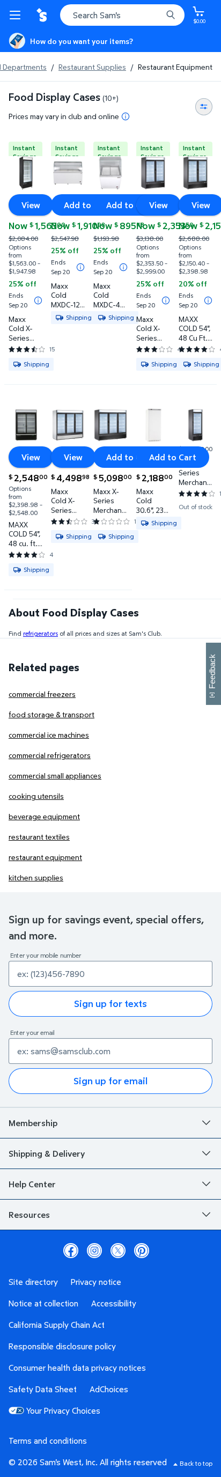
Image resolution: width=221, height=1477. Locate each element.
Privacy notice (96, 1282)
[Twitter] (118, 1250)
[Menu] (17, 15)
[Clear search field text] (156, 15)
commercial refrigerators (50, 755)
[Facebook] (70, 1250)
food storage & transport (51, 714)
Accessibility (113, 1303)
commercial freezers (42, 694)
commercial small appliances (55, 775)
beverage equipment (44, 816)
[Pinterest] (141, 1250)
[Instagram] (94, 1250)
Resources (29, 1215)
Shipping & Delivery (47, 1153)
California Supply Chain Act (57, 1325)
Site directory (33, 1282)
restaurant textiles (39, 837)
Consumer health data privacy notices (77, 1367)
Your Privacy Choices (63, 1410)
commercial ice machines (49, 735)
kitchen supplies (36, 877)
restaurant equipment (45, 857)
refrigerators (40, 633)
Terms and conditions (48, 1440)
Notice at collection (43, 1303)
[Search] (170, 15)
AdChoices (109, 1389)
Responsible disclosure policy (62, 1346)
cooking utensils (36, 796)
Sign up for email (110, 1080)
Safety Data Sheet (43, 1389)
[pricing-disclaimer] (125, 116)
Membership (33, 1123)
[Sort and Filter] (203, 106)
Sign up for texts (110, 1003)
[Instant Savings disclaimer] (38, 300)
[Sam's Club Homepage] (42, 15)
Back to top (196, 1463)
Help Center (32, 1184)
